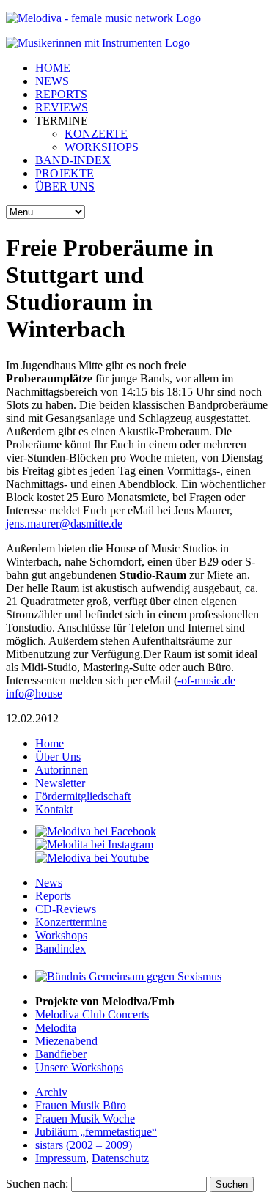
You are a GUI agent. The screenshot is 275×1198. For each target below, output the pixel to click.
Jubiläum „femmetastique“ (96, 1131)
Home (49, 743)
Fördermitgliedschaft (83, 796)
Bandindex (60, 948)
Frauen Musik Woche (85, 1118)
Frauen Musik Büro (80, 1105)
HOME (52, 68)
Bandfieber (61, 1054)
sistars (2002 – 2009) (83, 1145)
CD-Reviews (65, 909)
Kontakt (54, 809)
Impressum (60, 1158)
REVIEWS (61, 107)
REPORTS (61, 94)
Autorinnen (61, 769)
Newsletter (60, 783)
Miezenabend (66, 1041)
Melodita (55, 1027)
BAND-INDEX (73, 160)
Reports (53, 896)
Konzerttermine (71, 922)
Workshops (61, 935)
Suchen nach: (37, 1183)
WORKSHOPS (102, 147)
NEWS (52, 81)
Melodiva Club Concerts (92, 1014)
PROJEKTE (64, 173)
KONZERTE (96, 133)
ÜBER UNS (65, 186)
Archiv (51, 1092)
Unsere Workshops (79, 1067)
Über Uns (58, 756)
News (48, 882)
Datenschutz (120, 1158)
